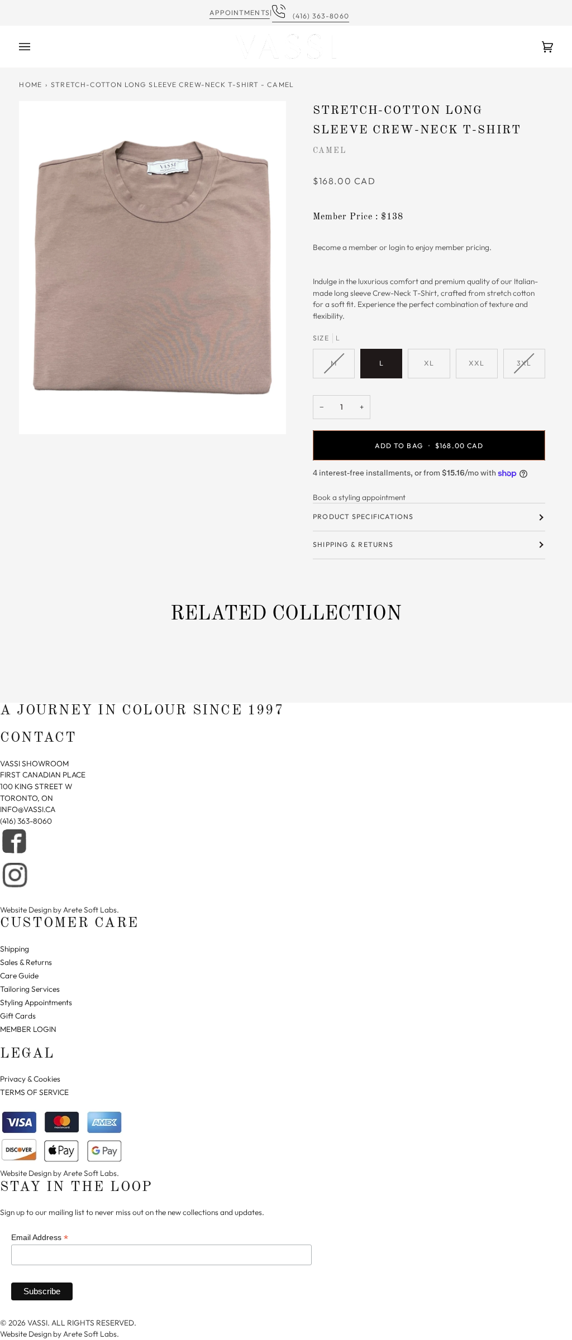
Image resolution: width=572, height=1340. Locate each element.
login (397, 247)
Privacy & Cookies (30, 1079)
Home (30, 84)
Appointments (239, 12)
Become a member (345, 247)
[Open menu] (36, 47)
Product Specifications (363, 516)
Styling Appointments (36, 1002)
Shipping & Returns (353, 544)
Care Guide (19, 976)
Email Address (39, 1237)
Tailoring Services (30, 989)
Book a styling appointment (359, 497)
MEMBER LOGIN (28, 1029)
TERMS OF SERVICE (34, 1092)
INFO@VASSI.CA (27, 809)
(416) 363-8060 (317, 16)
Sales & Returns (26, 962)
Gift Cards (18, 1016)
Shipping (14, 949)
